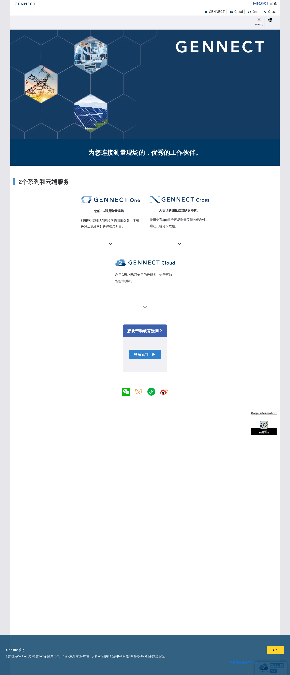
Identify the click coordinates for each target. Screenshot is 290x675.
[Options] (270, 20)
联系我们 (141, 354)
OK (275, 650)
